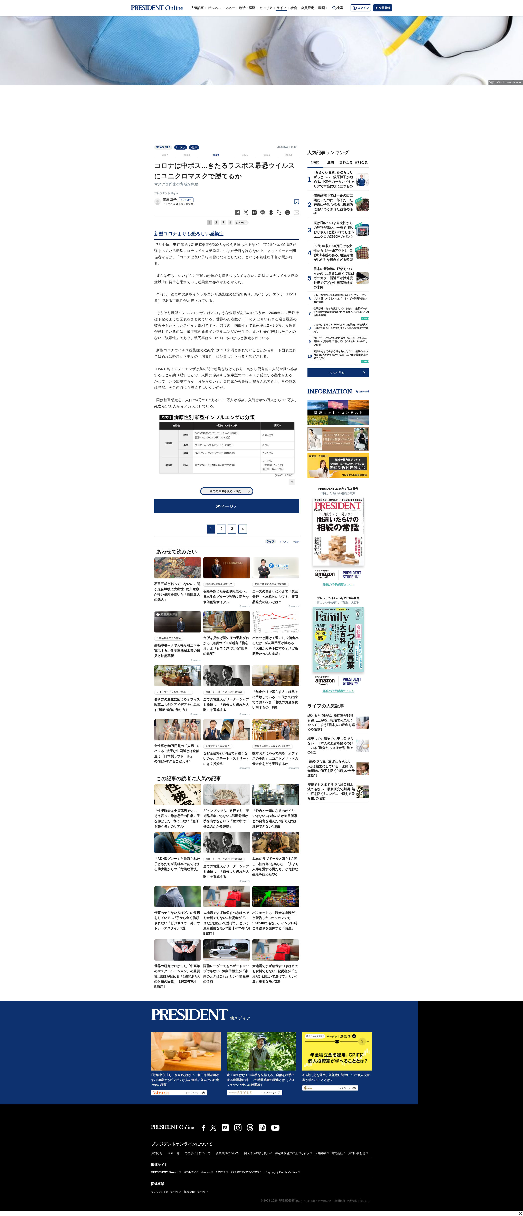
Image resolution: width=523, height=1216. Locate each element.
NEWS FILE (163, 147)
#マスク (180, 147)
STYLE (220, 1172)
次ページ (241, 222)
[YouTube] (275, 1128)
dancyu (205, 1172)
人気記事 (197, 8)
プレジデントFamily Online (280, 1172)
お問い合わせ (356, 1153)
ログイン (363, 7)
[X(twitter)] (213, 1128)
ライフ (281, 8)
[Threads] (250, 1127)
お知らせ (157, 1153)
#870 (245, 154)
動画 (321, 8)
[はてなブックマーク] (225, 1127)
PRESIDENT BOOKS (245, 1172)
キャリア (266, 8)
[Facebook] (203, 1128)
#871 (267, 154)
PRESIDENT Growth (164, 1172)
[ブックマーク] (296, 201)
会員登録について (227, 1153)
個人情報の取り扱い (257, 1153)
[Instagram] (237, 1127)
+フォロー (186, 200)
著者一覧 (173, 1153)
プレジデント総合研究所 (164, 1191)
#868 (186, 154)
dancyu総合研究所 (194, 1191)
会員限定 (307, 8)
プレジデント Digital (166, 193)
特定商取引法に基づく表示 (292, 1153)
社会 (294, 8)
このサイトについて (197, 1153)
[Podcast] (262, 1127)
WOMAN (190, 1172)
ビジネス (214, 8)
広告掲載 (320, 1153)
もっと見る (336, 372)
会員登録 (384, 7)
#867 (165, 154)
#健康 (194, 147)
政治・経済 (247, 8)
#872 (288, 154)
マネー (230, 8)
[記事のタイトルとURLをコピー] (279, 212)
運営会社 (337, 1153)
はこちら (338, 584)
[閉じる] (520, 1213)
